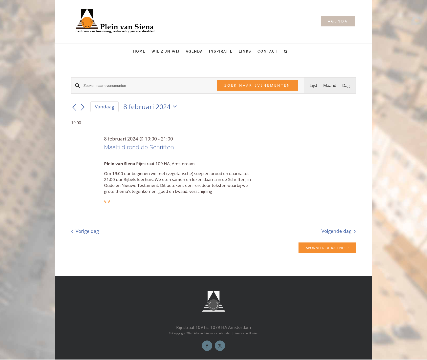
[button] (286, 51)
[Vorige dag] (74, 107)
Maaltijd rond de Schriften (139, 147)
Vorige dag (87, 231)
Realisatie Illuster (246, 333)
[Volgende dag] (83, 107)
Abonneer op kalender (327, 248)
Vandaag (104, 106)
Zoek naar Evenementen (257, 85)
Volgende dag (336, 231)
